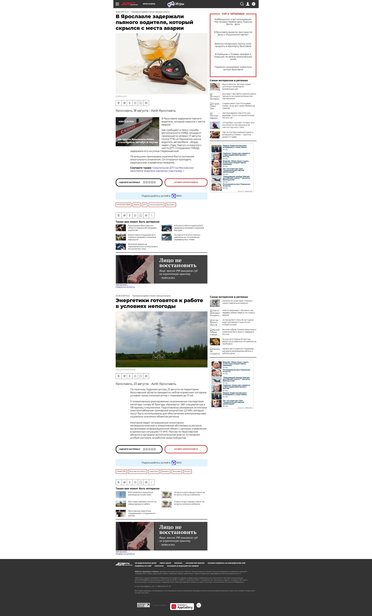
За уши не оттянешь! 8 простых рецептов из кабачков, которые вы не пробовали (239, 341)
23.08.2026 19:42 (123, 296)
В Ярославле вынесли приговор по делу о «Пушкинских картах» (233, 33)
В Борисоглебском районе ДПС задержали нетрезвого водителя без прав (189, 227)
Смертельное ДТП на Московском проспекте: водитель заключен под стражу (162, 169)
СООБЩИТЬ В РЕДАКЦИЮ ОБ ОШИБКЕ (183, 566)
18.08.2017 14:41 (122, 12)
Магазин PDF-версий (195, 563)
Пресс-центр (165, 563)
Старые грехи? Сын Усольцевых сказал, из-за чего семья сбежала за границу (238, 105)
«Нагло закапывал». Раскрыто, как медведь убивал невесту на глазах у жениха (238, 312)
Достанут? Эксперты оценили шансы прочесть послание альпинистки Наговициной (239, 96)
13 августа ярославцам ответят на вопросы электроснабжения (189, 503)
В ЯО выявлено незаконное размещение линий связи (140, 493)
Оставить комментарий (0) (186, 182)
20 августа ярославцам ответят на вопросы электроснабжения (189, 493)
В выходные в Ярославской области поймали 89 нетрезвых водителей (142, 227)
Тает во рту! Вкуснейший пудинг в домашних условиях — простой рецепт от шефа (237, 134)
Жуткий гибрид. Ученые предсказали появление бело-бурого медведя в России (239, 331)
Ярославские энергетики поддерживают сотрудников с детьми (142, 513)
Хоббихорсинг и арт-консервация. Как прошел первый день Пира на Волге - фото (233, 22)
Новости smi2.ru (125, 287)
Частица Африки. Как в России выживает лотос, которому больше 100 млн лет (238, 115)
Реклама (178, 563)
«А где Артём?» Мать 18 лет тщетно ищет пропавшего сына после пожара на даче (238, 322)
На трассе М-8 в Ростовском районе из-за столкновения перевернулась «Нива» (187, 237)
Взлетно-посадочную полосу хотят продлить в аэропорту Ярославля (233, 45)
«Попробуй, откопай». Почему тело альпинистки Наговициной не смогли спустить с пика (238, 125)
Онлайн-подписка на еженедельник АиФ (226, 563)
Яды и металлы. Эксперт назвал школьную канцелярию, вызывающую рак (236, 86)
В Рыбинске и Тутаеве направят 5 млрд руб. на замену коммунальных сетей (233, 56)
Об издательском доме (146, 563)
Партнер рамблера (160, 605)
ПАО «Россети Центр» (126, 369)
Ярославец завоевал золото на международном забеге (142, 503)
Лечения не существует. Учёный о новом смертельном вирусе (237, 302)
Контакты (159, 566)
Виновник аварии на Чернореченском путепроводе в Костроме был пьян (143, 246)
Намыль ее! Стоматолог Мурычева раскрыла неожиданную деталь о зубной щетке (238, 351)
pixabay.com (121, 96)
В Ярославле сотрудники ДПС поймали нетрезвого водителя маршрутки (142, 237)
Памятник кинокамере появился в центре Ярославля (233, 68)
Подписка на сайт (143, 566)
